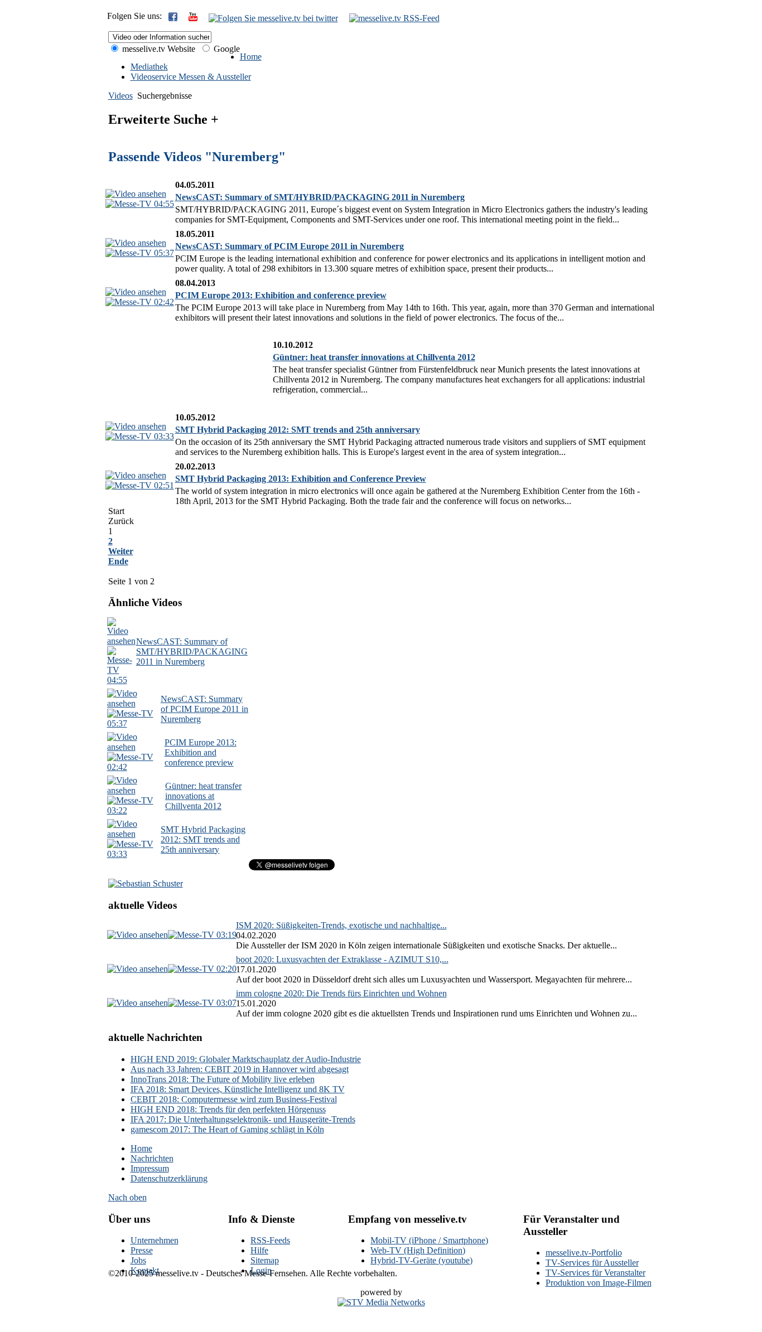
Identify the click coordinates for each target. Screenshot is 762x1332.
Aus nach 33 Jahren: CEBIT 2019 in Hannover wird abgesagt (240, 1069)
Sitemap (264, 1260)
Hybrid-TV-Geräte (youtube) (421, 1260)
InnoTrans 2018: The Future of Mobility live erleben (223, 1079)
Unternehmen (155, 1240)
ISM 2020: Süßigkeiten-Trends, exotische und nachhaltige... (341, 925)
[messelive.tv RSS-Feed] (394, 18)
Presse (142, 1250)
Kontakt (145, 1270)
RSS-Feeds (270, 1240)
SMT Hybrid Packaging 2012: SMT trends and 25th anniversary (297, 429)
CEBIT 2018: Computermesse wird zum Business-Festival (234, 1099)
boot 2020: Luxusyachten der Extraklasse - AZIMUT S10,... (342, 959)
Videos (120, 95)
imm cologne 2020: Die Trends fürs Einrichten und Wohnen (341, 993)
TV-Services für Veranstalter (595, 1272)
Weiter (120, 551)
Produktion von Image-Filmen (599, 1282)
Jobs (138, 1260)
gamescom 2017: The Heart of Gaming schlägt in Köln (227, 1129)
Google (225, 49)
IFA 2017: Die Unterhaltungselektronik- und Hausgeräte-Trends (243, 1119)
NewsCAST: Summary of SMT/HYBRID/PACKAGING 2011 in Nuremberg (320, 197)
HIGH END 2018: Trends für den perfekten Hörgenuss (228, 1109)
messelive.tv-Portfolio (584, 1252)
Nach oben (127, 1197)
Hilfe (259, 1250)
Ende (118, 561)
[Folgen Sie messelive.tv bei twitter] (273, 18)
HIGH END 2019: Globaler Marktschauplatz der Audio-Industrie (246, 1059)
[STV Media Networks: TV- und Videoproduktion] (381, 1302)
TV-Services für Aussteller (592, 1262)
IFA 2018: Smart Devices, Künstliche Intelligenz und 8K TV (238, 1089)
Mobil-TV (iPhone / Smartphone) (429, 1240)
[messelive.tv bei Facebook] (172, 18)
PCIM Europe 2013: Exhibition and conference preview (281, 295)
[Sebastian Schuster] (145, 883)
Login (261, 1270)
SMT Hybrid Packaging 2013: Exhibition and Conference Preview (300, 478)
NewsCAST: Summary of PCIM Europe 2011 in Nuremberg (289, 246)
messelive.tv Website (157, 49)
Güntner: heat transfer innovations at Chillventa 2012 (374, 357)
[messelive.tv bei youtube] (193, 18)
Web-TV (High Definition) (417, 1250)
